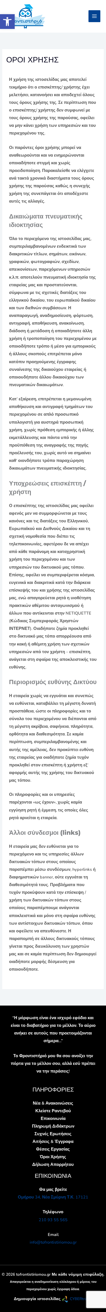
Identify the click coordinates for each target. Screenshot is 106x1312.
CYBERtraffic (81, 1299)
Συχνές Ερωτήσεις (53, 1134)
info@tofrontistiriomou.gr (53, 1242)
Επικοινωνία (53, 1118)
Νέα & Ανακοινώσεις (53, 1103)
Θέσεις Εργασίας (53, 1149)
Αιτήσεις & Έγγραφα (53, 1141)
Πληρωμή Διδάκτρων (53, 1126)
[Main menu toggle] (94, 16)
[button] (7, 21)
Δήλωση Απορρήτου (53, 1164)
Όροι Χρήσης (53, 1157)
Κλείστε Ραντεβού (53, 1111)
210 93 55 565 (53, 1220)
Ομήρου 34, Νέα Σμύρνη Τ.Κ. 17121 (53, 1197)
